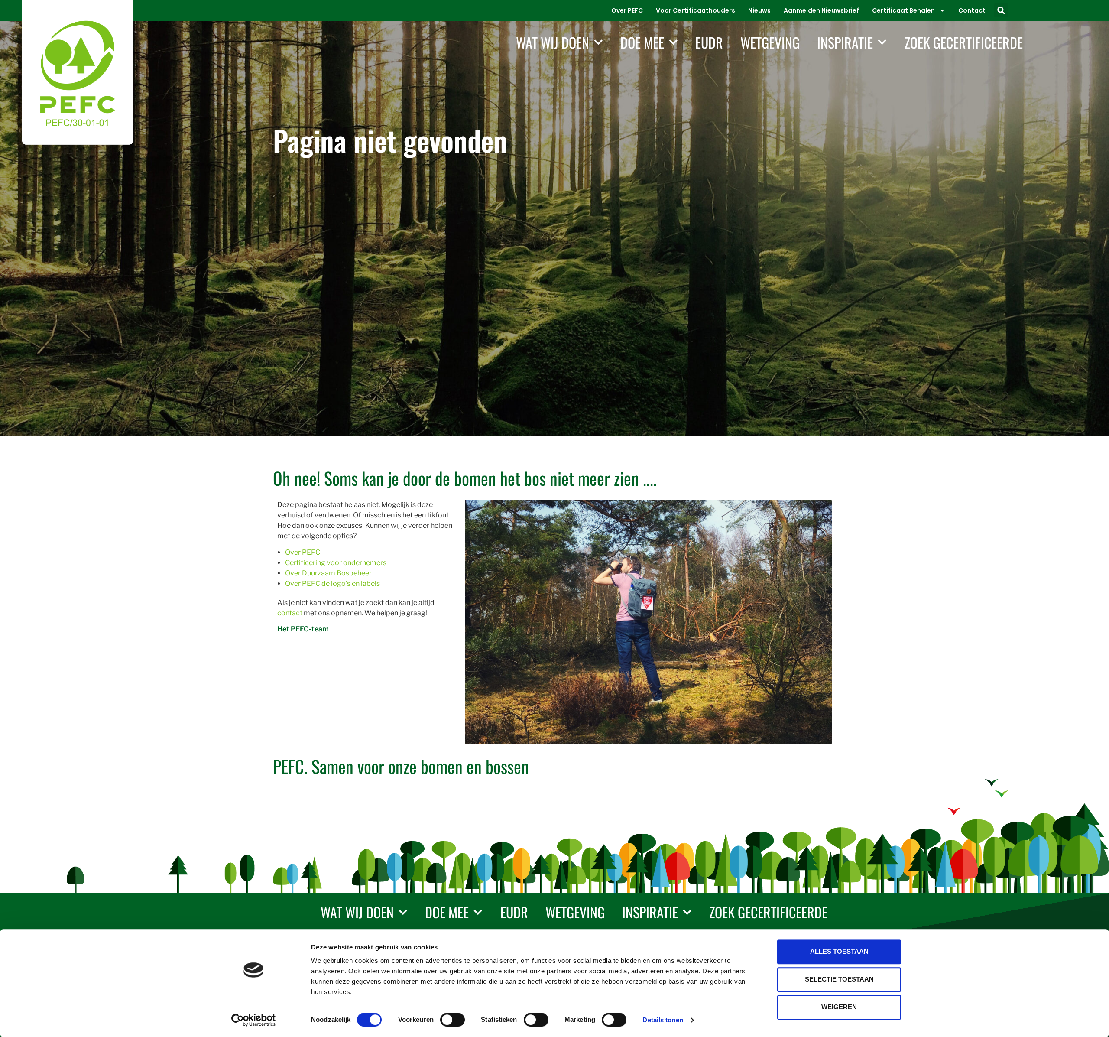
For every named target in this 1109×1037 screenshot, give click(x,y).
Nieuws (759, 10)
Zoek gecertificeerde (964, 42)
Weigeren (839, 1007)
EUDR (709, 42)
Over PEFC (627, 10)
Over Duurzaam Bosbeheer (328, 573)
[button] (1001, 10)
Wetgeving (770, 42)
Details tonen (662, 1020)
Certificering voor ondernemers (335, 563)
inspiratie (845, 42)
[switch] (452, 1020)
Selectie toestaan (839, 979)
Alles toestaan (839, 951)
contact (289, 613)
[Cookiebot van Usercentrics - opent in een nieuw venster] (254, 1020)
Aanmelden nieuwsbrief (821, 10)
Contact (972, 10)
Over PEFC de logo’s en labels (332, 583)
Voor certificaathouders (695, 10)
